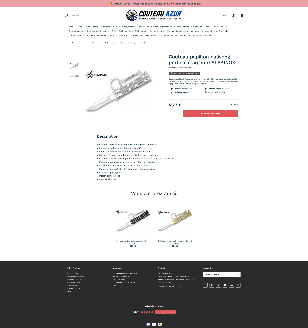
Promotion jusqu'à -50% (200, 35)
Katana (170, 31)
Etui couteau (141, 31)
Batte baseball (107, 27)
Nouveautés (180, 35)
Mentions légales (119, 279)
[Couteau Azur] (154, 15)
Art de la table (91, 27)
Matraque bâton (209, 31)
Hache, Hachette (157, 31)
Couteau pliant (94, 31)
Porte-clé (101, 35)
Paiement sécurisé (75, 279)
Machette (195, 31)
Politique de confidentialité (123, 282)
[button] (238, 274)
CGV (114, 285)
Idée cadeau (150, 35)
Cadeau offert (73, 273)
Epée (114, 31)
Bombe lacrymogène (125, 27)
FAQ (69, 291)
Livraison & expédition (76, 276)
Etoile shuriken (126, 31)
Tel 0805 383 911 (164, 283)
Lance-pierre (182, 31)
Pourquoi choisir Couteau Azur (125, 273)
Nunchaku (223, 31)
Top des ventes (166, 35)
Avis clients (72, 285)
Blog (225, 15)
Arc (80, 27)
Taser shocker (136, 35)
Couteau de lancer (200, 27)
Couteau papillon (77, 31)
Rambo (111, 35)
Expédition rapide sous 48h (180, 68)
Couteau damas (181, 27)
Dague (106, 31)
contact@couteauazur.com (169, 286)
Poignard (91, 35)
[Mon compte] (233, 15)
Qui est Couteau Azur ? (122, 276)
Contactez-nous (73, 282)
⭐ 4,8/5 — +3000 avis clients (184, 73)
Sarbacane (122, 35)
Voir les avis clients (166, 312)
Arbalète (73, 27)
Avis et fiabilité (73, 288)
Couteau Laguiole (219, 27)
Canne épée (143, 27)
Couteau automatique (161, 27)
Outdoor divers (76, 35)
